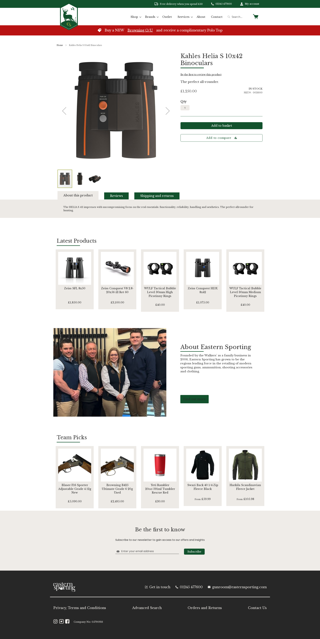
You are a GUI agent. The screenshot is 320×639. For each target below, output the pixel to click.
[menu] (176, 17)
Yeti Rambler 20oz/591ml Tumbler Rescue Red (160, 488)
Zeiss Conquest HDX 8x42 (203, 290)
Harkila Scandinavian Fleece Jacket (245, 487)
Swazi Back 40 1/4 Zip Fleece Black (202, 487)
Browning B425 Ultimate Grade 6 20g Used (117, 488)
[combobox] (238, 16)
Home (60, 45)
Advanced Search (147, 608)
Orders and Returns (205, 608)
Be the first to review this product (201, 74)
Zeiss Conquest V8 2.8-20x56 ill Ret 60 (117, 290)
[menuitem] (134, 17)
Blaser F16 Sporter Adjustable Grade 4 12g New (74, 488)
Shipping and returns (157, 196)
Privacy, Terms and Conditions (79, 608)
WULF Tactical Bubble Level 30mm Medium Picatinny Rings (245, 292)
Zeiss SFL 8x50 (74, 288)
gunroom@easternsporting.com (239, 587)
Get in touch (159, 587)
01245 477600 (224, 3)
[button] (80, 178)
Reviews (116, 196)
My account (252, 3)
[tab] (81, 195)
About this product (78, 195)
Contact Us (257, 608)
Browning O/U (140, 30)
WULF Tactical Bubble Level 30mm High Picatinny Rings (160, 292)
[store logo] (69, 16)
